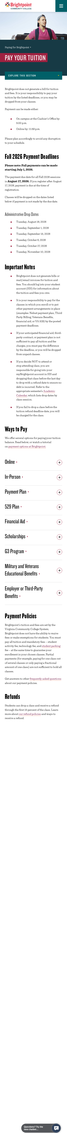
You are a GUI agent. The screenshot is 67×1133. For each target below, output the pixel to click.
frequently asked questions (45, 678)
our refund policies (30, 714)
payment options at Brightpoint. (27, 446)
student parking (51, 646)
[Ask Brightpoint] (56, 1128)
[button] (61, 6)
